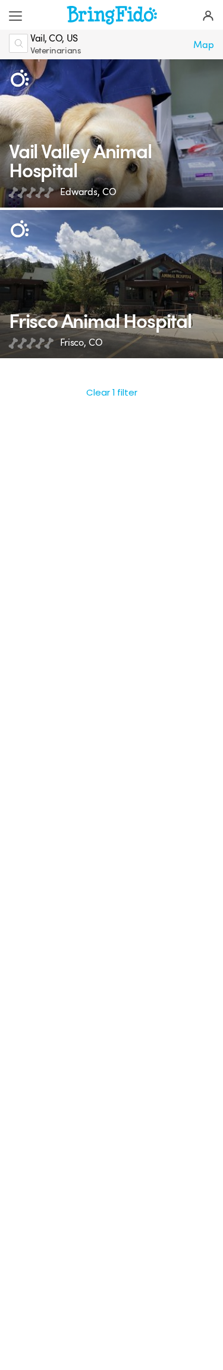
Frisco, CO (81, 342)
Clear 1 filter (111, 392)
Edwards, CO (88, 192)
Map (203, 45)
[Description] (19, 78)
